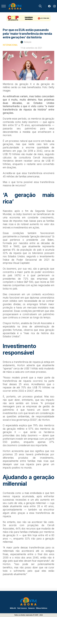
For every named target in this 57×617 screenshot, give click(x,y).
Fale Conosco (22, 608)
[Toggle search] (40, 6)
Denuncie (31, 608)
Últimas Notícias (41, 608)
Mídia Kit (13, 608)
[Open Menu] (3, 6)
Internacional (10, 45)
